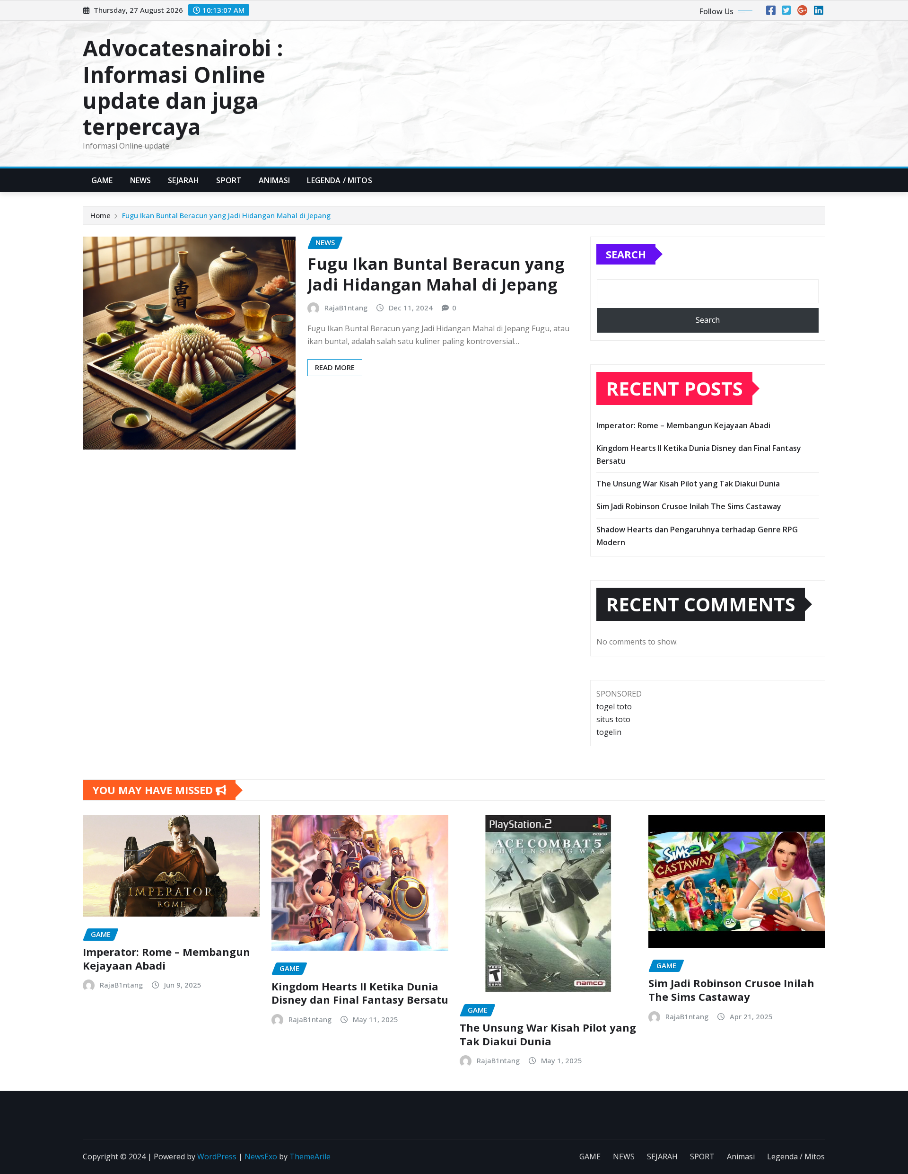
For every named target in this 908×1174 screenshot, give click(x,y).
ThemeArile (310, 1156)
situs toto (613, 719)
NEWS (140, 180)
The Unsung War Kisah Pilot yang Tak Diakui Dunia (688, 483)
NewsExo (260, 1156)
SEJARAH (183, 180)
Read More (335, 367)
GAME (102, 180)
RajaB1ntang (345, 307)
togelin (608, 732)
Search (626, 254)
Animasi (274, 180)
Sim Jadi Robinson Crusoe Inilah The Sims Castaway (688, 506)
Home (100, 215)
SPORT (229, 180)
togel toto (614, 706)
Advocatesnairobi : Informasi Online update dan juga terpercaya (183, 87)
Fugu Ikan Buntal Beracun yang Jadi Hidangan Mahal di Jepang (226, 215)
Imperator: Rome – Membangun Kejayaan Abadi (683, 425)
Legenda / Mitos (339, 180)
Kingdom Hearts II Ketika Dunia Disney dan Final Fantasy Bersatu (359, 993)
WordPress (216, 1156)
